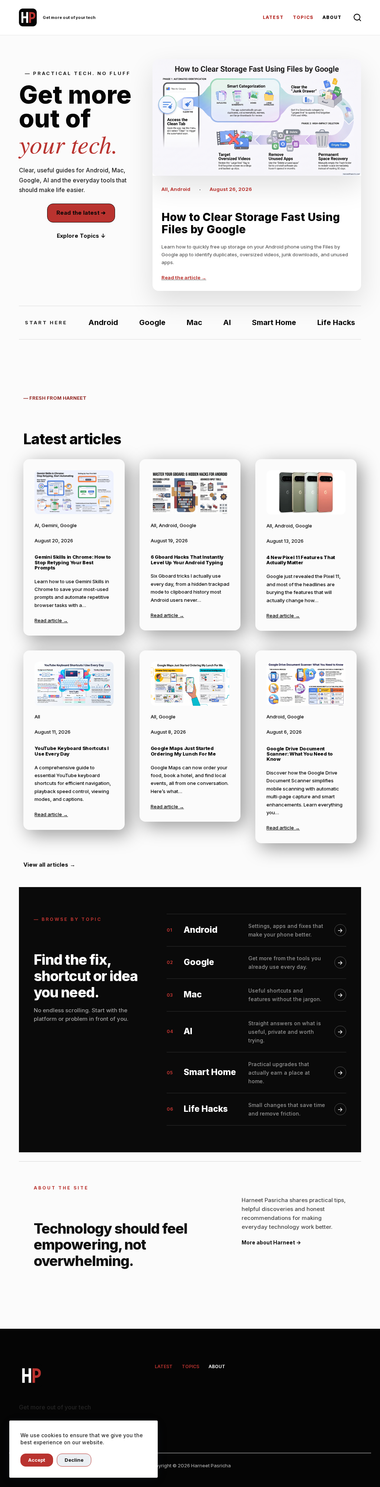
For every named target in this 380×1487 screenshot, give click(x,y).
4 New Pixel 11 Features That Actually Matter (300, 560)
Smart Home (274, 322)
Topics (303, 17)
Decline (74, 1460)
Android (180, 189)
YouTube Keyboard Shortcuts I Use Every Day (72, 751)
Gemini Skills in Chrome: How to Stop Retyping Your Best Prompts (73, 562)
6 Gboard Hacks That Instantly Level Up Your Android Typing (187, 559)
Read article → (51, 620)
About (331, 17)
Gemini (50, 525)
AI (227, 322)
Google (152, 322)
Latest (273, 17)
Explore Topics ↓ (81, 235)
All (164, 189)
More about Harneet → (271, 1242)
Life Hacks (336, 322)
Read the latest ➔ (81, 212)
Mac (194, 322)
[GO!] (357, 17)
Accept (36, 1460)
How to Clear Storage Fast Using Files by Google (250, 223)
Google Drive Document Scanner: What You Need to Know (299, 754)
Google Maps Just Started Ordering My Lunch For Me (183, 751)
